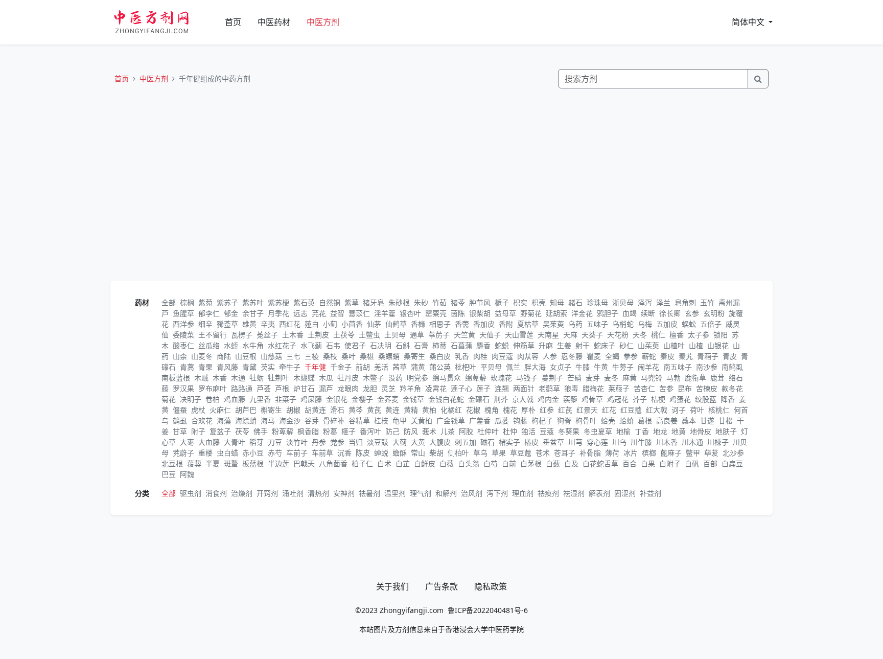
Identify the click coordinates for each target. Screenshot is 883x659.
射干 (582, 345)
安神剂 (344, 493)
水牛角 (253, 345)
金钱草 (413, 399)
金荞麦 (388, 399)
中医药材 (274, 22)
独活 (528, 431)
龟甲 (399, 420)
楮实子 (509, 442)
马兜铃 (651, 377)
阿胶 (466, 431)
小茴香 (352, 324)
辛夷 (268, 324)
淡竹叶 (297, 442)
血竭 (629, 313)
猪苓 (458, 302)
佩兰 (513, 367)
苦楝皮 (706, 388)
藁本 (689, 420)
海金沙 (289, 420)
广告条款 (441, 586)
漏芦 (326, 388)
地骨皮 (700, 431)
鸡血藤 (234, 399)
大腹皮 (440, 442)
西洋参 (183, 324)
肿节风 (480, 302)
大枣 (187, 442)
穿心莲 (597, 442)
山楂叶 (674, 345)
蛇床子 (604, 345)
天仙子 (490, 334)
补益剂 (650, 493)
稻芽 (256, 442)
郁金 (231, 313)
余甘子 (253, 313)
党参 (337, 442)
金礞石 (479, 399)
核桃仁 (719, 410)
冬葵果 (568, 431)
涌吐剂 (293, 493)
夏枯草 (528, 324)
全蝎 (612, 356)
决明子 (190, 399)
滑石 (337, 410)
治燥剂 (241, 493)
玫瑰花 (501, 377)
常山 (418, 453)
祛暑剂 (369, 493)
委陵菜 (183, 334)
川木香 (667, 442)
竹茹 (439, 302)
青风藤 (227, 367)
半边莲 (278, 463)
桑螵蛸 (389, 356)
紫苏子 (227, 302)
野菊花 (531, 313)
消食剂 (216, 493)
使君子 (355, 345)
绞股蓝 (705, 399)
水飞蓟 (311, 345)
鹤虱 (180, 420)
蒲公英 (440, 367)
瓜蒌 (502, 420)
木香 (220, 377)
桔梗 (658, 399)
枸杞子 (542, 420)
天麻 (570, 334)
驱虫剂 (190, 493)
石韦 (333, 345)
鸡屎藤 (311, 399)
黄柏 (429, 410)
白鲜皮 (424, 463)
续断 (648, 313)
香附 (506, 324)
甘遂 (707, 420)
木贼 (201, 377)
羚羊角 (410, 388)
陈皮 (363, 453)
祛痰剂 (548, 493)
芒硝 (574, 377)
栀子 (502, 302)
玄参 (692, 313)
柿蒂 (439, 345)
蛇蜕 (502, 345)
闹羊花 (648, 367)
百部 (710, 463)
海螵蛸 (246, 420)
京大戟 (522, 399)
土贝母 (395, 334)
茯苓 (242, 431)
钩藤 (520, 420)
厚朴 (528, 410)
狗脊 (564, 420)
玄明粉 (714, 313)
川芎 (575, 442)
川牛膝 (641, 442)
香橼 (418, 324)
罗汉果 (183, 388)
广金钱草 (450, 420)
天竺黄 (464, 334)
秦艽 (686, 356)
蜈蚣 (689, 324)
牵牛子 (289, 367)
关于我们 (392, 586)
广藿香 (480, 420)
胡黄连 (315, 410)
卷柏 (212, 399)
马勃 (673, 377)
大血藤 (209, 442)
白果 (648, 463)
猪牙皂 (373, 302)
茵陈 (458, 313)
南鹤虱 (732, 367)
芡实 (268, 367)
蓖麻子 (671, 453)
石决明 (380, 345)
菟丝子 (267, 334)
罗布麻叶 (212, 388)
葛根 (645, 420)
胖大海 (535, 367)
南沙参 (706, 367)
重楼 (205, 453)
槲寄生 (271, 410)
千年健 (315, 367)
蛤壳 (608, 420)
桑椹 (367, 356)
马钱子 (527, 377)
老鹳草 (549, 388)
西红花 (289, 324)
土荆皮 (318, 334)
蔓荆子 (552, 377)
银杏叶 (410, 313)
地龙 (660, 431)
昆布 (685, 388)
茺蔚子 (183, 453)
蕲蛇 (649, 356)
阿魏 (187, 474)
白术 (384, 463)
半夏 (212, 463)
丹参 (319, 442)
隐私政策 (490, 586)
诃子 (678, 410)
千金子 (341, 367)
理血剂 (522, 493)
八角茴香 (333, 463)
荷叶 (697, 410)
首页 (233, 22)
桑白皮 (440, 356)
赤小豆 (253, 453)
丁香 (642, 431)
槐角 (491, 410)
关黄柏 (421, 420)
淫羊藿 (385, 313)
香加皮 (484, 324)
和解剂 (446, 493)
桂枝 (381, 420)
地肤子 (726, 431)
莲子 (483, 388)
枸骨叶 (586, 420)
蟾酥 (399, 453)
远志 (300, 313)
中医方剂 (323, 22)
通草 (417, 334)
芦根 (282, 388)
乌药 (575, 324)
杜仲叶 (488, 431)
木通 (238, 377)
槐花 (510, 410)
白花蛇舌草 (600, 463)
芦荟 (264, 388)
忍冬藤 (572, 356)
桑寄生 (414, 356)
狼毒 (571, 388)
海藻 (224, 420)
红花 (609, 410)
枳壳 (538, 302)
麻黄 (629, 377)
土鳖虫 (369, 334)
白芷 (403, 463)
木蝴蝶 (304, 377)
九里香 (260, 399)
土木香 (293, 334)
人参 (550, 356)
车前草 (322, 453)
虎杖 (198, 410)
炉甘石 (304, 388)
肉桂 (480, 356)
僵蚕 (180, 410)
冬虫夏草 (598, 431)
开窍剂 (267, 493)
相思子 (440, 324)
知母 (557, 302)
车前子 (297, 453)
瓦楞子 (241, 334)
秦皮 (667, 356)
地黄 (678, 431)
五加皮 (667, 324)
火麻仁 (220, 410)
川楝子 (718, 442)
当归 (355, 442)
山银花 (718, 345)
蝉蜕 (381, 453)
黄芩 (355, 410)
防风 (411, 431)
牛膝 (582, 367)
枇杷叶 (465, 367)
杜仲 (510, 431)
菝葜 (194, 463)
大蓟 (399, 442)
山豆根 (246, 356)
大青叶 (234, 442)
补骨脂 (590, 453)
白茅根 (531, 463)
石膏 (421, 345)
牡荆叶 (278, 377)
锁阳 (720, 334)
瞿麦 (594, 356)
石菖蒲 (461, 345)
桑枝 (330, 356)
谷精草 (359, 420)
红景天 (587, 410)
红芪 (565, 410)
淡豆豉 (377, 442)
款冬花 (732, 388)
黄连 (392, 410)
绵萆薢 (475, 377)
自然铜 (329, 302)
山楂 (696, 345)
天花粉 (618, 334)
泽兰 (663, 302)
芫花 (319, 313)
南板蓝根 (175, 377)
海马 (268, 420)
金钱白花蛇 (446, 399)
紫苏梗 (278, 302)
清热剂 (318, 493)
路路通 (241, 388)
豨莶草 (227, 324)
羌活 (381, 367)
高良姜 (667, 420)
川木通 (692, 442)
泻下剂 (497, 493)
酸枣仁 (183, 345)
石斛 (403, 345)
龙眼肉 (348, 388)
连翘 (502, 388)
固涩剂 (625, 493)
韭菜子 (285, 399)
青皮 (730, 356)
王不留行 (212, 334)
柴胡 (436, 453)
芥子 (640, 399)
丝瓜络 (209, 345)
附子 (198, 431)
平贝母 (491, 367)
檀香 (676, 334)
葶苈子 (439, 334)
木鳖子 (373, 377)
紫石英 (304, 302)
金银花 (336, 399)
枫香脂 (308, 431)
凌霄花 (436, 388)
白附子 (670, 463)
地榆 (623, 431)
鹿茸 (717, 377)
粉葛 (330, 431)
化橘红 (451, 410)
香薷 (462, 324)
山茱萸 (648, 345)
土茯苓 (344, 334)
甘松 (725, 420)
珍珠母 (597, 302)
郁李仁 (209, 313)
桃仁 (658, 334)
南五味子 (677, 367)
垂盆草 (553, 442)
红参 (547, 410)
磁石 (487, 442)
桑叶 (348, 356)
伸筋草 (524, 345)
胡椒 (293, 410)
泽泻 (645, 302)
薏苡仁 (359, 313)
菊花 (168, 399)
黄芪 (374, 410)
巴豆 (168, 474)
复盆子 (220, 431)
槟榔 (649, 453)
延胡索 (556, 313)
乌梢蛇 (623, 324)
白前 (509, 463)
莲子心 (461, 388)
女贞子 (560, 367)
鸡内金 (548, 399)
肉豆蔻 (502, 356)
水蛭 (231, 345)
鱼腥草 (183, 313)
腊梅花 (593, 388)
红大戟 (656, 410)
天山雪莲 (519, 334)
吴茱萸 (553, 324)
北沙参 (733, 453)
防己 (392, 431)
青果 (205, 367)
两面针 (524, 388)
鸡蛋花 (680, 399)
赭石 (575, 302)
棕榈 (187, 302)
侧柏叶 (458, 453)
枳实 (520, 302)
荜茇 (711, 453)
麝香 (483, 345)
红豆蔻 (631, 410)
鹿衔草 (695, 377)
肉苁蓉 (528, 356)
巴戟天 (304, 463)
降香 (728, 399)
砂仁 (626, 345)
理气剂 (420, 493)
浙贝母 (623, 302)
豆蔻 (547, 431)
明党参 (417, 377)
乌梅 (645, 324)
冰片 (630, 453)
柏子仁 (362, 463)
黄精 (411, 410)
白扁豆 (732, 463)
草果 (499, 453)
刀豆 (275, 442)
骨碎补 (333, 420)
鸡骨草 (592, 399)
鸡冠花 (618, 399)
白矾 (692, 463)
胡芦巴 (246, 410)
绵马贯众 (446, 377)
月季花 (278, 313)
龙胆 (370, 388)
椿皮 (531, 442)
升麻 (546, 345)
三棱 (312, 356)
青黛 (249, 367)
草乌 (480, 453)
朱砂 (421, 302)
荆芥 (501, 399)
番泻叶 (370, 431)
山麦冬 (202, 356)
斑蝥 (231, 463)
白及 (571, 463)
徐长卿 (670, 313)
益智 (337, 313)
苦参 (666, 388)
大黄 (418, 442)
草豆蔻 (520, 453)
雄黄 (249, 324)
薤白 (312, 324)
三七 (293, 356)
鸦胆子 (607, 313)
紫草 (351, 302)
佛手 (260, 431)
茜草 (399, 367)
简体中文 (749, 22)
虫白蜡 (227, 453)
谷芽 (312, 420)
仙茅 (374, 324)
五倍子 (711, 324)
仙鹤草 (396, 324)
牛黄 (601, 367)
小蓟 (330, 324)
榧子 (348, 431)
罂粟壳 (436, 313)
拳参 (630, 356)
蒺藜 (570, 399)
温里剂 (395, 493)
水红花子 (282, 345)
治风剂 (471, 493)
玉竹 (707, 302)
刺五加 (465, 442)
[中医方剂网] (163, 22)
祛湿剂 (574, 493)
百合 (629, 463)
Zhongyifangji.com (412, 610)
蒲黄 (418, 367)
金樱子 (362, 399)
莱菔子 (619, 388)
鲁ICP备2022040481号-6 (488, 610)
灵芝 (388, 388)
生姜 (564, 345)
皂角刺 (685, 302)
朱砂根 (399, 302)
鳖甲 (693, 453)
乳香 (462, 356)
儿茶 (447, 431)
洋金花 (582, 313)
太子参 (698, 334)
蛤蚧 (626, 420)
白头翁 (468, 463)
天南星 (548, 334)
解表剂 (599, 493)
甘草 (180, 431)
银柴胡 (480, 313)
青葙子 (707, 356)
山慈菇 (271, 356)
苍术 (543, 453)
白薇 (446, 463)
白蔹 (553, 463)
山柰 (180, 356)
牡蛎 (256, 377)
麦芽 (593, 377)
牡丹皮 (348, 377)
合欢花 (202, 420)
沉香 (344, 453)
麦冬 (611, 377)
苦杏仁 (644, 388)
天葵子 (592, 334)
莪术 (429, 431)
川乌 (619, 442)
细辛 (205, 324)
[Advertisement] (441, 184)
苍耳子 (564, 453)
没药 (395, 377)
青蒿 (187, 367)
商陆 (224, 356)
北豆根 (172, 463)
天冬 (640, 334)
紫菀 (205, 302)
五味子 (597, 324)
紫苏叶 (253, 302)
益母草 (505, 313)
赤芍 (275, 453)
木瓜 (326, 377)
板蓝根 (253, 463)
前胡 (363, 367)
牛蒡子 (623, 367)
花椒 (473, 410)
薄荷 (612, 453)
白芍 (490, 463)
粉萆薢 (282, 431)
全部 (168, 302)
